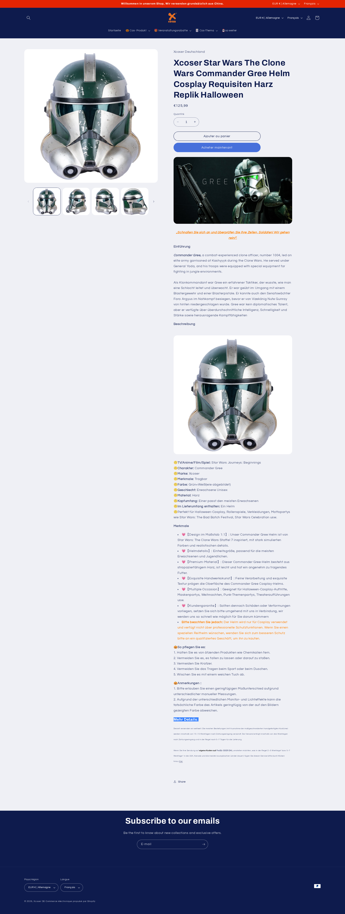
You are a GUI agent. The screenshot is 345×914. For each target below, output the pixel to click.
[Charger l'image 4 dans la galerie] (134, 201)
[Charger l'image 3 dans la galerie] (105, 201)
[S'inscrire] (203, 844)
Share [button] (182, 781)
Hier (181, 761)
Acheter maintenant (217, 147)
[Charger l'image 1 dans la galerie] (47, 201)
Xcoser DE (39, 901)
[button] (28, 18)
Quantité (179, 114)
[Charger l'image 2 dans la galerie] (76, 201)
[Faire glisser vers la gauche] (28, 201)
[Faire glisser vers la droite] (154, 201)
